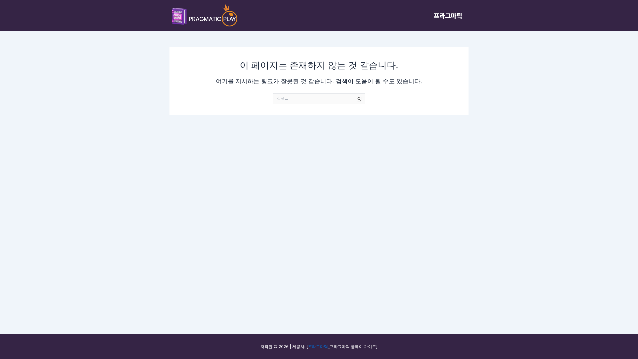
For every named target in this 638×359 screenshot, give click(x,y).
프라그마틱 (448, 15)
